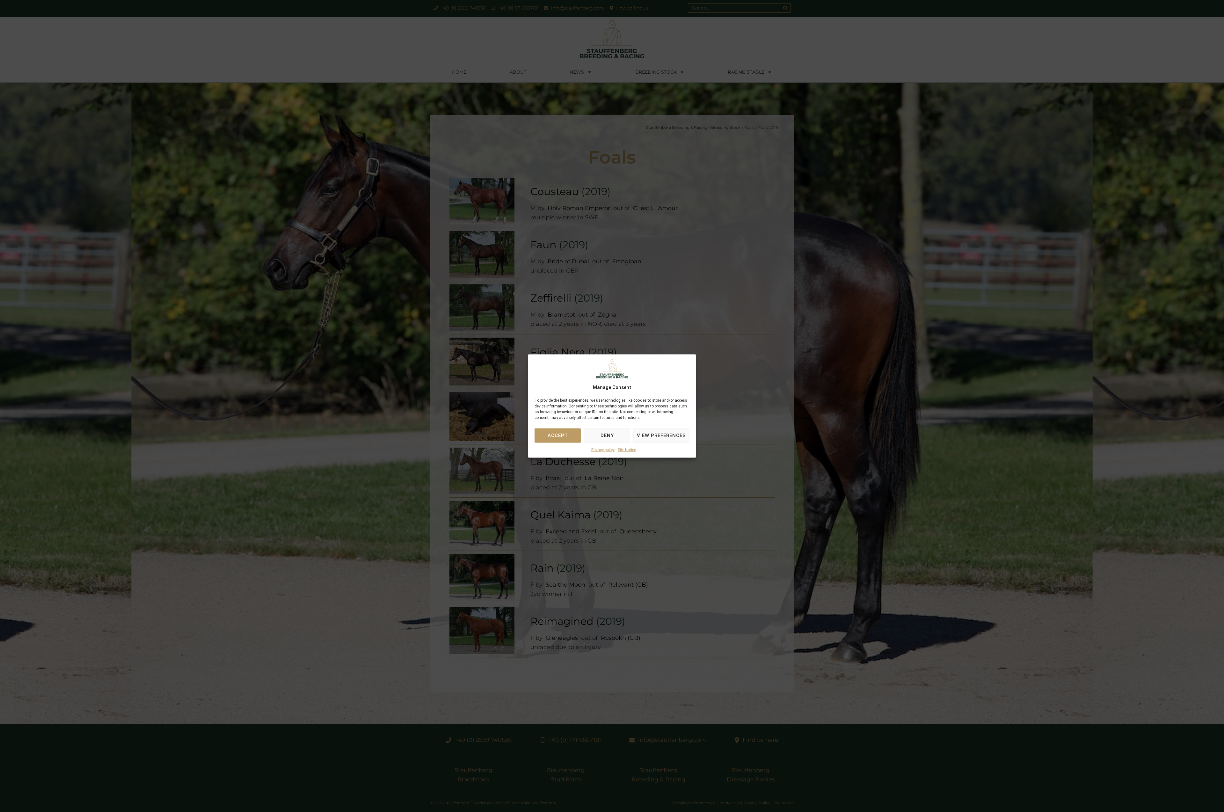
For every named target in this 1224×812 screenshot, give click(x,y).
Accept (558, 435)
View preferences (661, 435)
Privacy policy (603, 450)
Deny (607, 435)
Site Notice (627, 450)
